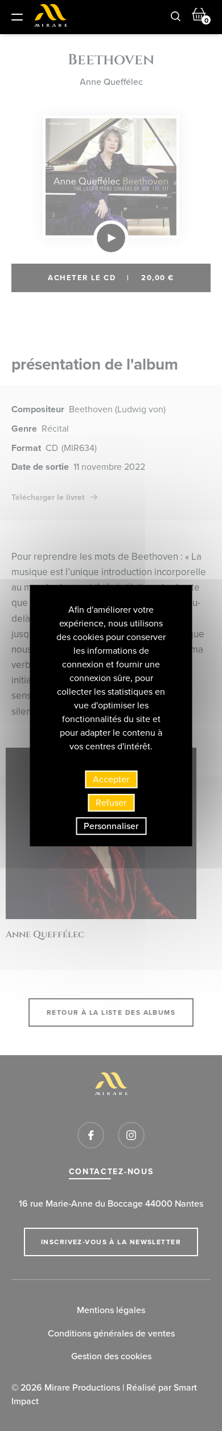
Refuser (111, 802)
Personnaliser (111, 826)
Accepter (111, 779)
